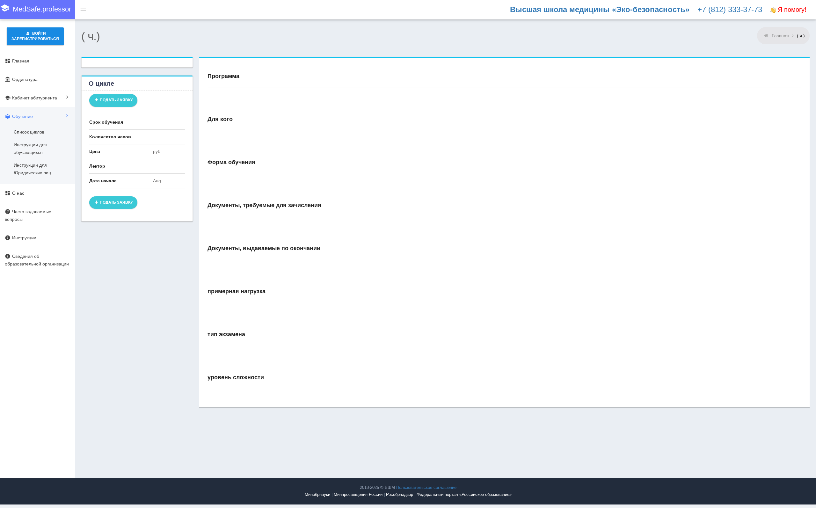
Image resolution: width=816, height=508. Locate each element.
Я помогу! (791, 9)
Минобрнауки (317, 494)
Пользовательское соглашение (426, 487)
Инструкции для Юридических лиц (32, 169)
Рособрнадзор (399, 494)
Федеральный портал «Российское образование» (464, 494)
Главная (780, 35)
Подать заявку (116, 100)
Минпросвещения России (358, 494)
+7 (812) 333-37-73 (729, 9)
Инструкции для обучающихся (30, 148)
